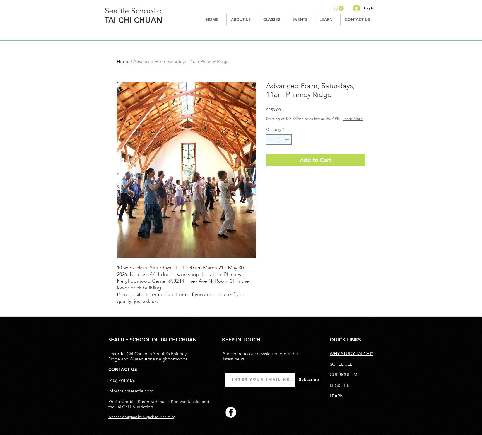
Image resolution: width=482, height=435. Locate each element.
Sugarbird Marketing (159, 417)
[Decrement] (270, 139)
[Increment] (287, 139)
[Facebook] (230, 412)
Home (123, 61)
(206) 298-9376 (121, 380)
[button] (339, 8)
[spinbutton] (279, 139)
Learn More (353, 118)
